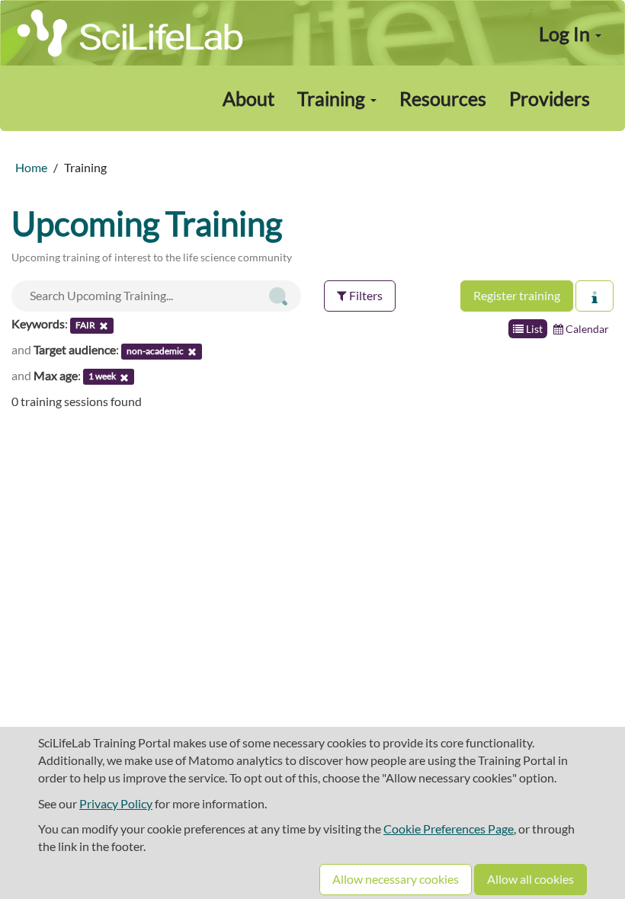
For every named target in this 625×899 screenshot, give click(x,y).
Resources (442, 98)
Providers (549, 98)
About (248, 98)
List (533, 328)
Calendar (586, 328)
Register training (516, 295)
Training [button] (333, 98)
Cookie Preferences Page (448, 828)
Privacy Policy (115, 803)
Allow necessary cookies (395, 879)
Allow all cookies (530, 879)
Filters (365, 295)
